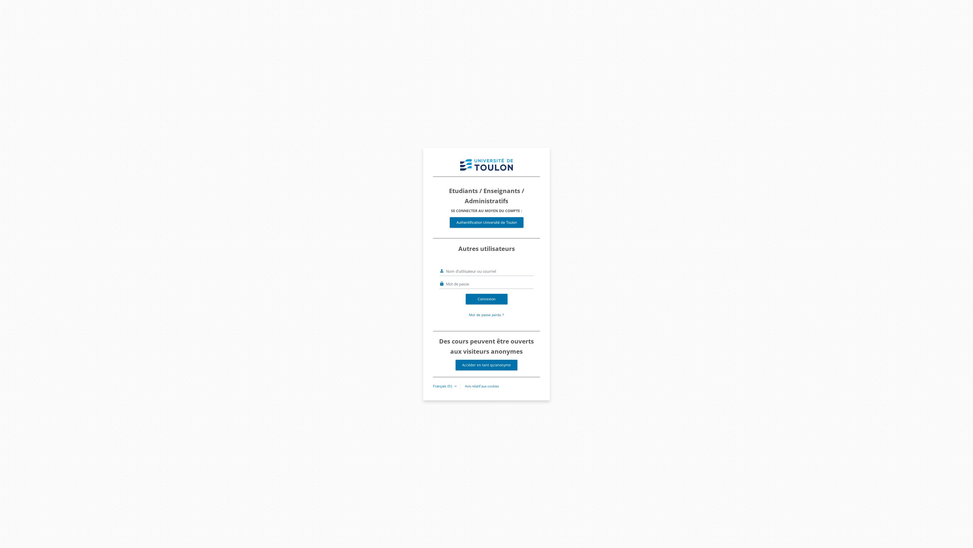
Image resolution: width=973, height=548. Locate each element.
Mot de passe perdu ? (486, 315)
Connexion (487, 299)
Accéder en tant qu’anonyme (486, 365)
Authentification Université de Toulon (486, 222)
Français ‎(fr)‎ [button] (443, 386)
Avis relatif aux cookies (482, 386)
